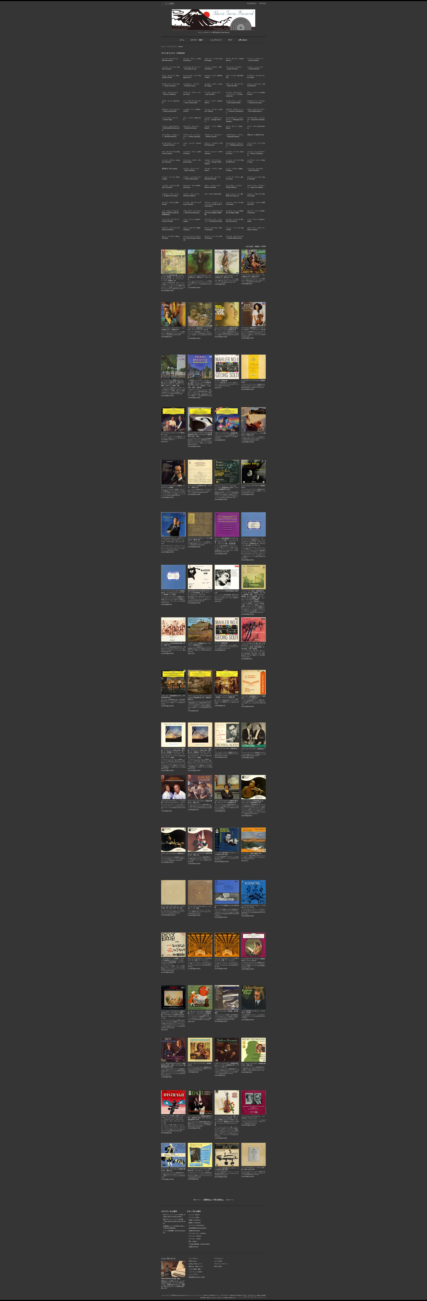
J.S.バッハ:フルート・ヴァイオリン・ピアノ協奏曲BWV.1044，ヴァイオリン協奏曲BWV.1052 (227, 487)
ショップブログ (193, 1274)
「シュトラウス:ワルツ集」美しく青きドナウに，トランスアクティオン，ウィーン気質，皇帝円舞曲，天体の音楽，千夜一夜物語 (253, 646)
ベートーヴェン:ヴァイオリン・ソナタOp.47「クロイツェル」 (253, 1117)
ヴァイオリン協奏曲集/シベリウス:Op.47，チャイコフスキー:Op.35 (199, 329)
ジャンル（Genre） (194, 1214)
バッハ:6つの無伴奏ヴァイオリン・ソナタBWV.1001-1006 (227, 853)
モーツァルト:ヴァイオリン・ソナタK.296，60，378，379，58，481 (173, 907)
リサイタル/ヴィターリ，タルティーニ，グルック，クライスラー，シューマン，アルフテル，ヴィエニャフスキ (173, 540)
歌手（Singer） (193, 1241)
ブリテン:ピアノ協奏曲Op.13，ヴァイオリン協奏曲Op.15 (199, 644)
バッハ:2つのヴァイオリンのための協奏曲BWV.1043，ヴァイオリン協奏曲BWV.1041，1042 (200, 434)
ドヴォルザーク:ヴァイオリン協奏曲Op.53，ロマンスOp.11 (253, 959)
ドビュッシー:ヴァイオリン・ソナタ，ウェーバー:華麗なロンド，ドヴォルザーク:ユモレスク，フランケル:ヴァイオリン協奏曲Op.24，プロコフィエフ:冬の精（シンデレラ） (253, 541)
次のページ (230, 1200)
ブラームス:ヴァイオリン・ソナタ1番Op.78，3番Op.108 (253, 434)
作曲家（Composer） (195, 1220)
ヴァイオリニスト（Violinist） (175, 46)
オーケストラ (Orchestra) (196, 1225)
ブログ (230, 40)
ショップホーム (193, 1258)
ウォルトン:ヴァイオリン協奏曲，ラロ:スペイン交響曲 (173, 486)
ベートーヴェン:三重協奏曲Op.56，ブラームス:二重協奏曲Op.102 (252, 801)
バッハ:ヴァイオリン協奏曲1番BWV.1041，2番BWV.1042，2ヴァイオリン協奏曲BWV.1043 (200, 1117)
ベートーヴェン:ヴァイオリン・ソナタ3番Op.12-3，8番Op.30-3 (253, 276)
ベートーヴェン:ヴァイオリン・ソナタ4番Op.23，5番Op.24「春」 (226, 276)
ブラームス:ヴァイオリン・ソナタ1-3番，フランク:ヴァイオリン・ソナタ (173, 801)
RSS (215, 1266)
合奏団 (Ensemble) (194, 1231)
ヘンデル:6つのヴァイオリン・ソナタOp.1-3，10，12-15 (253, 906)
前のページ (197, 1200)
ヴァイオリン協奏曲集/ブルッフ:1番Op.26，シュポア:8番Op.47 (253, 697)
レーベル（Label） (194, 1217)
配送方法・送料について (196, 1266)
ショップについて (216, 40)
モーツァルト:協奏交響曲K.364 (251, 853)
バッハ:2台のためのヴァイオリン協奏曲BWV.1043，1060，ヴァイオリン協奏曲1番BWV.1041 (173, 1065)
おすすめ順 (249, 246)
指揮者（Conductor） (195, 1223)
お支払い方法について (195, 1264)
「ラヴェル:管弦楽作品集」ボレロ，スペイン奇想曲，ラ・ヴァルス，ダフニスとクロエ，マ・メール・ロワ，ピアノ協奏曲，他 (173, 277)
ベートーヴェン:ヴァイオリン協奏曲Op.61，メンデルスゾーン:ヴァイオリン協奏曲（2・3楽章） (173, 592)
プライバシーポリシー (221, 1264)
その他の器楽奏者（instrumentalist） (200, 1244)
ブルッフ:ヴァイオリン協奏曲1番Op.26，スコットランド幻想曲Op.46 (226, 329)
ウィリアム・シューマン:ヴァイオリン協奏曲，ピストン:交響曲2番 (226, 696)
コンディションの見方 (195, 1272)
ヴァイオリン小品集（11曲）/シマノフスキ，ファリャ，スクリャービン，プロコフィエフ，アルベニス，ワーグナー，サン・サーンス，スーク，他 (173, 1119)
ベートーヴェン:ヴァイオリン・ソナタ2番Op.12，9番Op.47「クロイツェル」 (200, 277)
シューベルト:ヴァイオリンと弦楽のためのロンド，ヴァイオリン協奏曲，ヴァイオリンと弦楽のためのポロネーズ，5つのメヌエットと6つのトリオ (173, 1014)
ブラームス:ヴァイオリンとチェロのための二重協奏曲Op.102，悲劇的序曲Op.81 (199, 697)
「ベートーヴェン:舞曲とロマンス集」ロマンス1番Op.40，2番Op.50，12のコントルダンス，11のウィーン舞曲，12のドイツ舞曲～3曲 (173, 382)
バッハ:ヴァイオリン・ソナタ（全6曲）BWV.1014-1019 (252, 1168)
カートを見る (218, 1261)
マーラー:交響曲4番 (221, 381)
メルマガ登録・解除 (195, 1269)
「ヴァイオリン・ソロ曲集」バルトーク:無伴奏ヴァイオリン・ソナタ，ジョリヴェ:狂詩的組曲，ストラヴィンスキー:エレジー (173, 961)
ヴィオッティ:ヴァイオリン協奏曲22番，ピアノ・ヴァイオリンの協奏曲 (199, 1012)
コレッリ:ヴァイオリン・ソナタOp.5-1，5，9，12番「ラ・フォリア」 (200, 959)
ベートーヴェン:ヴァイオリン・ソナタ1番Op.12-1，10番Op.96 (173, 329)
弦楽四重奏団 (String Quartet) (197, 1228)
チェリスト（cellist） (195, 1239)
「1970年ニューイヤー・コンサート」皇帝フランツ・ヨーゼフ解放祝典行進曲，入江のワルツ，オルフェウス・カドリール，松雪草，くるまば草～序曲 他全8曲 (199, 384)
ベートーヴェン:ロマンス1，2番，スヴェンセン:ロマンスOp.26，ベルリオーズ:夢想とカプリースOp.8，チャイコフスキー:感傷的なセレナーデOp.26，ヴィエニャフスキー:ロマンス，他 (227, 1120)
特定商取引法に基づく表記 (197, 1277)
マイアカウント (251, 3)
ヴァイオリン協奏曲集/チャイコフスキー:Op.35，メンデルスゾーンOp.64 (253, 328)
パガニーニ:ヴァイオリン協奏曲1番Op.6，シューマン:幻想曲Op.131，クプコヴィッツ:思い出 (227, 1065)
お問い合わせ (242, 40)
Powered (240, 1297)
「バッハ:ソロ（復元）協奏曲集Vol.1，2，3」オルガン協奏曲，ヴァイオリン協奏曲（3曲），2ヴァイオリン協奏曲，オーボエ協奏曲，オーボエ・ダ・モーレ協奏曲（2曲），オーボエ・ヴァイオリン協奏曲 (253, 595)
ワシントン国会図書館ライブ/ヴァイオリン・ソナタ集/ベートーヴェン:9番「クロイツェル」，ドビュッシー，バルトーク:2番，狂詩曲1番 (226, 541)
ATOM (220, 1266)
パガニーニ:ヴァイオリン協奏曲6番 (226, 433)
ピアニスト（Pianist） (195, 1236)
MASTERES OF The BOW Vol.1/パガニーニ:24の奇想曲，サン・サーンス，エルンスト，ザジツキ (200, 592)
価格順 (257, 246)
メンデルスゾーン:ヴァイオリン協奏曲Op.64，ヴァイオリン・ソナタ (199, 1169)
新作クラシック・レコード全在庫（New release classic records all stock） (174, 1221)
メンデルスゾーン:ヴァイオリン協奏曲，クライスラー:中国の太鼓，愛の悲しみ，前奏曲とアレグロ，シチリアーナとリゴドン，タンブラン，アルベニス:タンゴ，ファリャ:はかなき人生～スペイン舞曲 (173, 753)
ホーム (182, 40)
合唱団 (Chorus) (193, 1247)
